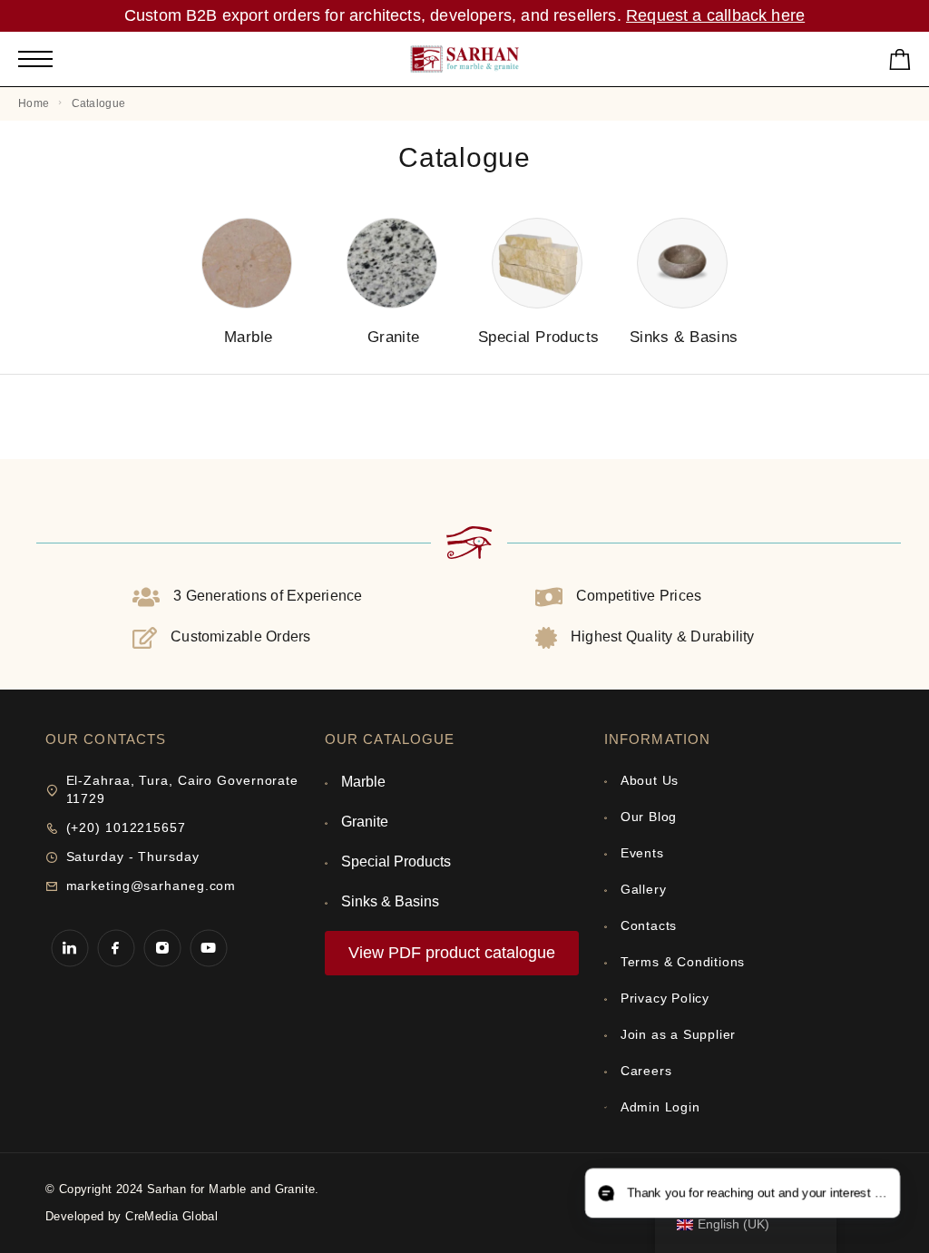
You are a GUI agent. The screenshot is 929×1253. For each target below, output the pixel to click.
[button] (742, 1193)
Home (33, 103)
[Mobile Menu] (35, 59)
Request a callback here (715, 15)
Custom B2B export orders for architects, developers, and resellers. (375, 15)
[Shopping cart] (900, 63)
